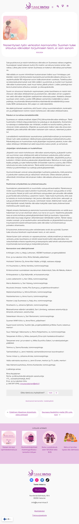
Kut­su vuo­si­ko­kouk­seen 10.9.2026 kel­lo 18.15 (50, 449)
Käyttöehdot (39, 511)
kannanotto (38, 401)
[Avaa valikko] (52, 7)
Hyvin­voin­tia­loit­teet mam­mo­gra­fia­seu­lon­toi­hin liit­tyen (29, 449)
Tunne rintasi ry (40, 484)
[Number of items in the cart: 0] (68, 6)
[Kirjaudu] (73, 6)
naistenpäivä (48, 401)
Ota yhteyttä (39, 490)
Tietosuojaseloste (39, 515)
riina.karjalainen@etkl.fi (29, 384)
